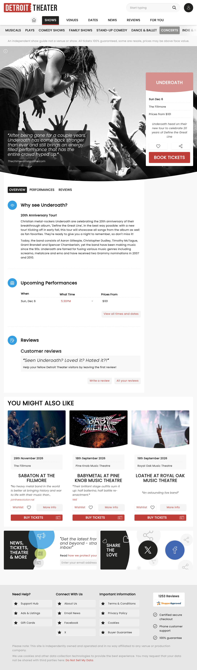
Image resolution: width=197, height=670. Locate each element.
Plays (29, 30)
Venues (72, 20)
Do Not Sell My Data (79, 660)
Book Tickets (169, 157)
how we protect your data (86, 555)
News (112, 20)
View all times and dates (121, 314)
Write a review (100, 381)
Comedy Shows (52, 30)
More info (49, 507)
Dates (93, 20)
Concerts (169, 30)
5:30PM (66, 301)
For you (157, 20)
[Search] (175, 7)
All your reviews (128, 381)
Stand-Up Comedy (112, 30)
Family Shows (80, 30)
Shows (50, 20)
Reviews (133, 20)
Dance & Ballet (144, 30)
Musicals (13, 30)
